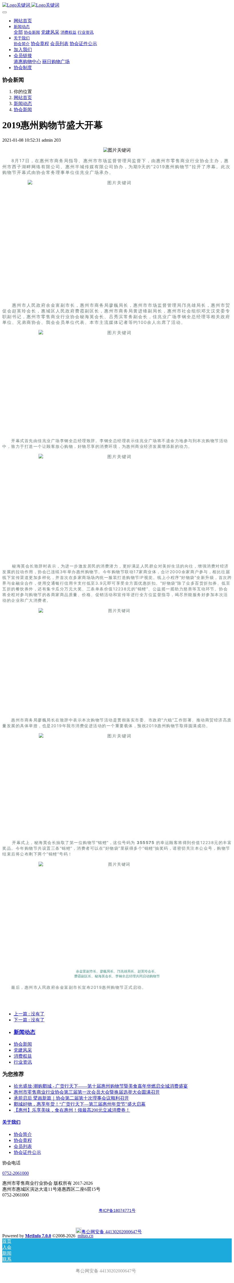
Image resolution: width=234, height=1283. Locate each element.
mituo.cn (85, 1235)
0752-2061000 (15, 1173)
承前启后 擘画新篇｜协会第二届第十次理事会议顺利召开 (71, 1098)
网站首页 (23, 20)
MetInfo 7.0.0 (38, 1235)
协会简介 (23, 1134)
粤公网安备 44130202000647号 (111, 1231)
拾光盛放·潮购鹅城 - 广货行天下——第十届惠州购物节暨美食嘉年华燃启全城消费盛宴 (101, 1086)
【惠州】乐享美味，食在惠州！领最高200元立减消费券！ (72, 1110)
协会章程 (23, 1140)
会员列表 (23, 1146)
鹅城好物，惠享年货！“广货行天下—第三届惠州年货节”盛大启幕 (80, 1104)
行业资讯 (23, 1062)
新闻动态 (23, 103)
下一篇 (29, 1019)
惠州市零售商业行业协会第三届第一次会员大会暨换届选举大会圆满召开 (87, 1092)
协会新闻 (23, 109)
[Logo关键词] (117, 5)
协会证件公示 (27, 1152)
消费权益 (23, 1056)
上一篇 (29, 1013)
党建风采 (23, 1050)
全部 (18, 32)
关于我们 (11, 1122)
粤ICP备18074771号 (117, 1210)
